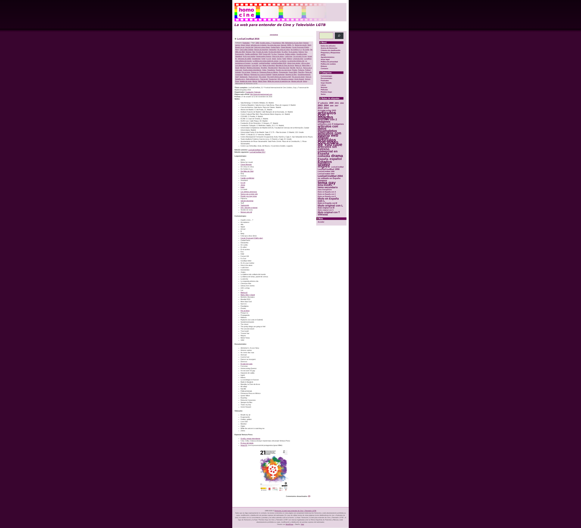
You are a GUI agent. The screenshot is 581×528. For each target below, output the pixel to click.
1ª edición (323, 103)
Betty (309, 45)
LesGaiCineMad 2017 (257, 152)
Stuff (237, 77)
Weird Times (262, 81)
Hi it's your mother (249, 56)
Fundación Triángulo (253, 92)
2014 (326, 108)
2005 (331, 106)
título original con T (329, 212)
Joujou (279, 58)
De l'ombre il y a (296, 49)
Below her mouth (301, 45)
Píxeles (294, 70)
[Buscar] (339, 35)
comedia (324, 156)
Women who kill (296, 81)
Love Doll (255, 65)
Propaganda (283, 72)
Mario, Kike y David (248, 295)
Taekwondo (244, 77)
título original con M (326, 208)
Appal (243, 45)
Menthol (243, 67)
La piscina (282, 61)
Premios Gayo (326, 92)
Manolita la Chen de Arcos (285, 65)
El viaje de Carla (262, 52)
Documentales (326, 78)
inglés (324, 166)
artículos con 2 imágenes (327, 120)
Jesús (274, 58)
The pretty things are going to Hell (279, 77)
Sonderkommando (304, 74)
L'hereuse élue (298, 58)
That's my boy (253, 77)
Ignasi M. (244, 445)
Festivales (325, 80)
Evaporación (239, 54)
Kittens (289, 58)
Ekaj (253, 52)
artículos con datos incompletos (328, 128)
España (323, 159)
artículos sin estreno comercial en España (328, 150)
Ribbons (246, 74)
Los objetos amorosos (243, 65)
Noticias (324, 87)
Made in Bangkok (269, 65)
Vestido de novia (245, 81)
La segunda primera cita (295, 61)
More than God (284, 67)
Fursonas (281, 54)
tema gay (327, 183)
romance (322, 180)
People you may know (283, 70)
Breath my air (239, 47)
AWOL (289, 45)
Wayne (254, 81)
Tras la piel (264, 79)
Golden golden (290, 54)
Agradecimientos (327, 57)
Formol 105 (267, 54)
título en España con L (328, 200)
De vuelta (306, 49)
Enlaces (324, 66)
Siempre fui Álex (291, 74)
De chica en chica (283, 49)
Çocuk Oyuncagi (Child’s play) (252, 238)
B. (293, 45)
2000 (331, 103)
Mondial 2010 (273, 67)
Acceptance (276, 43)
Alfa (283, 43)
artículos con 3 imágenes (331, 124)
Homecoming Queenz (263, 56)
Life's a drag (305, 63)
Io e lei (268, 58)
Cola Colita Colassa (246, 49)
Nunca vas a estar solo (249, 194)
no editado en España (329, 178)
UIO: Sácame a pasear (285, 79)
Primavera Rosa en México (268, 72)
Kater (284, 58)
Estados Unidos (325, 163)
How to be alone (278, 56)
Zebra (305, 81)
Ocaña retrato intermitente (252, 70)
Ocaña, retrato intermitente (250, 438)
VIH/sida (323, 214)
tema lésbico (325, 185)
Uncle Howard (299, 79)
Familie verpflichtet (251, 54)
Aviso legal (325, 59)
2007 (336, 106)
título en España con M (327, 203)
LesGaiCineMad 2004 (330, 176)
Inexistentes (256, 58)
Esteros (301, 52)
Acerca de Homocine (329, 48)
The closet (262, 77)
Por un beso (246, 72)
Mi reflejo (264, 67)
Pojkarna (301, 70)
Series (323, 94)
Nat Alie (292, 67)
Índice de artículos (328, 46)
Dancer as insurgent (261, 49)
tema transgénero (325, 189)
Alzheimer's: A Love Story (293, 43)
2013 (320, 108)
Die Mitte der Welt (247, 171)
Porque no (255, 72)
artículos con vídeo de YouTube (330, 142)
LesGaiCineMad (337, 167)
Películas (324, 90)
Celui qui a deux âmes (262, 47)
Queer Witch (293, 72)
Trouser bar (273, 79)
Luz (260, 65)
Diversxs (248, 52)
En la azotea (293, 52)
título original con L (330, 205)
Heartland (238, 56)
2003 (320, 105)
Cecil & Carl (249, 47)
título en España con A (327, 192)
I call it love (288, 56)
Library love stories (293, 63)
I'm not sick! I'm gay (300, 56)
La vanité (254, 63)
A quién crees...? (266, 43)
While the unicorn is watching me (279, 81)
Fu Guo (274, 54)
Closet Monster (286, 47)
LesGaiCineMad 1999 (326, 171)
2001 (337, 103)
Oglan (264, 70)
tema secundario (328, 187)
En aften (285, 52)
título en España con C (327, 194)
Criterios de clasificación (330, 50)
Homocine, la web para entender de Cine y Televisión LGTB (295, 511)
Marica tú (298, 65)
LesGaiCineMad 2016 (248, 38)
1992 (257, 43)
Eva (306, 52)
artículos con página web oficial (329, 135)
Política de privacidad (329, 62)
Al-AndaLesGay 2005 (327, 110)
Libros (323, 85)
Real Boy (301, 72)
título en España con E (327, 196)
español (336, 159)
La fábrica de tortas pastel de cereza (265, 61)
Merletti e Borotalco (253, 67)
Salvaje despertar (278, 74)
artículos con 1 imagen (327, 115)
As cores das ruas (273, 45)
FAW (260, 54)
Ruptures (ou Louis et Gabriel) (260, 74)
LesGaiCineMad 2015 (256, 150)
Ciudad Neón (275, 47)
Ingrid (263, 58)
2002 (342, 103)
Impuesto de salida (244, 58)
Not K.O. (299, 67)
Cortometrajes (326, 76)
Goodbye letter (301, 54)
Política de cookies (328, 64)
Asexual (283, 45)
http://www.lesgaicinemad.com (261, 94)
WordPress (289, 524)
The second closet (298, 77)
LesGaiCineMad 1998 (329, 169)
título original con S (325, 210)
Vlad (302, 524)
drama (337, 156)
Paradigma (271, 70)
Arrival (248, 45)
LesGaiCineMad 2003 (326, 174)
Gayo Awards (326, 83)
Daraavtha (272, 49)
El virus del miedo (275, 52)
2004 (326, 105)
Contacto (324, 68)
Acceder (321, 222)
